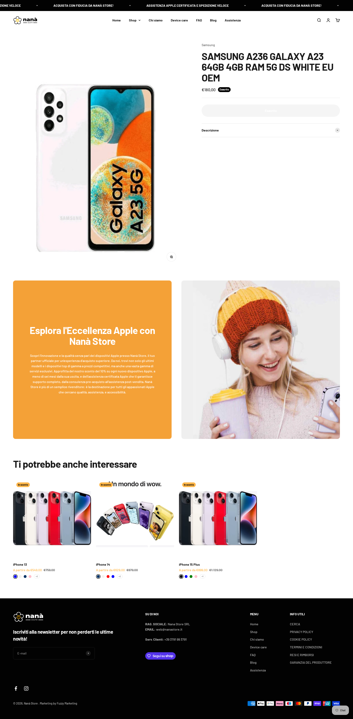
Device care (179, 20)
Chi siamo (156, 20)
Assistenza (233, 20)
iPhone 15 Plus (189, 564)
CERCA (295, 624)
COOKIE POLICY (301, 639)
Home (116, 20)
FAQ (199, 20)
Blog (213, 20)
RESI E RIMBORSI (302, 655)
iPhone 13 (20, 564)
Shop (132, 20)
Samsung (208, 45)
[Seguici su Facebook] (16, 688)
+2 (37, 576)
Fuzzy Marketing (67, 703)
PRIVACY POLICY (301, 632)
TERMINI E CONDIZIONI (306, 647)
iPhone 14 (103, 564)
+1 (202, 576)
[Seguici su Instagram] (26, 688)
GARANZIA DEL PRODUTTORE (311, 662)
